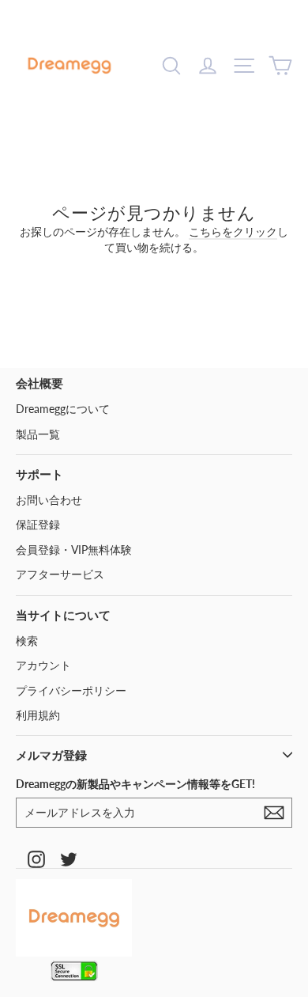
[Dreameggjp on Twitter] (68, 858)
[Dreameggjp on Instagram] (36, 858)
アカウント (43, 665)
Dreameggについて (63, 408)
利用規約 (38, 715)
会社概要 (39, 383)
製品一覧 (38, 434)
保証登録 (38, 524)
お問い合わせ (49, 499)
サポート (39, 474)
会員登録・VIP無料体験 (74, 549)
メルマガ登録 (51, 755)
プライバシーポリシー (71, 690)
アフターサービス (60, 574)
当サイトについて (63, 615)
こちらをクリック (233, 231)
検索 (27, 640)
